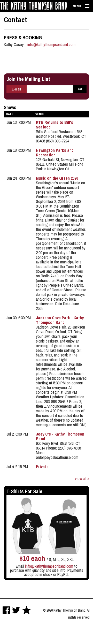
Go (80, 89)
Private (42, 466)
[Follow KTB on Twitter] (16, 610)
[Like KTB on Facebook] (6, 610)
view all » (82, 478)
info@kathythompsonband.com (51, 44)
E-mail (16, 89)
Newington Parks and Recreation (55, 152)
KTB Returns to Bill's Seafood (54, 124)
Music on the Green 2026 (57, 178)
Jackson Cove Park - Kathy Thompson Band (60, 320)
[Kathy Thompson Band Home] (33, 3)
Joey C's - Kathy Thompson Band (60, 436)
